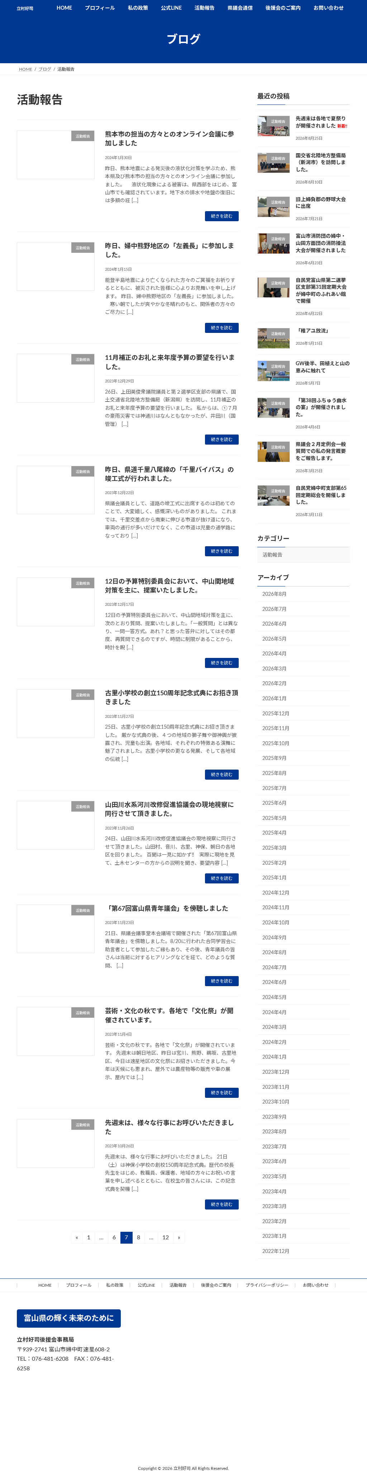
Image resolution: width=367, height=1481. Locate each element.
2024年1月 (274, 1057)
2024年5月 (274, 997)
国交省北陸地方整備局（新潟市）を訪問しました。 (321, 162)
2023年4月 (274, 1191)
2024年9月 (274, 937)
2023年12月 (276, 1072)
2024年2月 (274, 1042)
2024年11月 (276, 907)
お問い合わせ (316, 1285)
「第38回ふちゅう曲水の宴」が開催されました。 (321, 407)
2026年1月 (274, 698)
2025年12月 (276, 713)
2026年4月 (274, 653)
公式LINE (146, 1285)
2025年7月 (274, 788)
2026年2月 (274, 683)
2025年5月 (274, 818)
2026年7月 (274, 609)
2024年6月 (274, 982)
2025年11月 (276, 728)
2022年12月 (276, 1251)
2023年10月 (276, 1102)
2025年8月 (274, 773)
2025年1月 (274, 878)
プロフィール (79, 1285)
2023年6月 (274, 1161)
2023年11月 (276, 1087)
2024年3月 (274, 1027)
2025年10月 (276, 743)
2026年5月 (274, 638)
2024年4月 (274, 1012)
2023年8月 (274, 1131)
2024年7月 (274, 967)
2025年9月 (274, 758)
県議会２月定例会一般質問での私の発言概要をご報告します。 (321, 451)
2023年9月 (274, 1116)
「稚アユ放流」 (313, 331)
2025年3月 (274, 848)
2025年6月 (274, 803)
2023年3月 (274, 1206)
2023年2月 (274, 1221)
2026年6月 (274, 624)
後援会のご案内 (216, 1285)
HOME (45, 1285)
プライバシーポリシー (267, 1285)
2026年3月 (274, 668)
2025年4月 (274, 833)
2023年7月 (274, 1146)
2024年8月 (274, 952)
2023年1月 (274, 1236)
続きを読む (222, 216)
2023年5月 (274, 1176)
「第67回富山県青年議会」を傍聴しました (166, 909)
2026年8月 (274, 594)
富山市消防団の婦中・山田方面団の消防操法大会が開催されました (321, 243)
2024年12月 (276, 892)
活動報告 (272, 555)
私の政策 (114, 1285)
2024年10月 (276, 922)
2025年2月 (274, 862)
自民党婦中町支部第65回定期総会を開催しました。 (321, 495)
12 (165, 1239)
